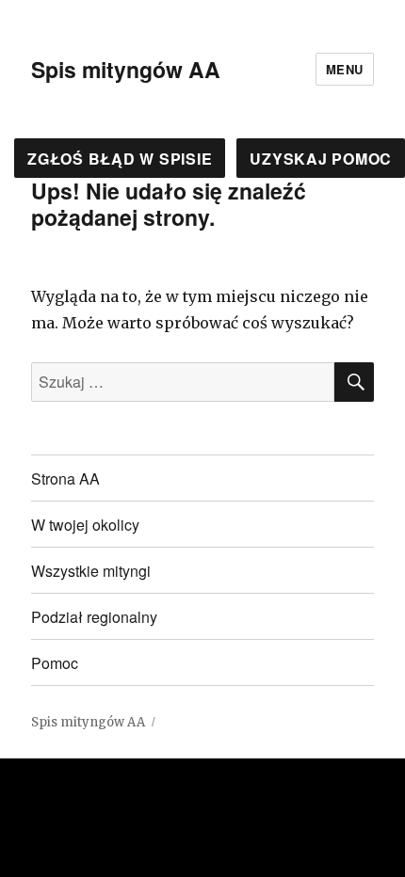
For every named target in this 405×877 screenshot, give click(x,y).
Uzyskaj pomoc (321, 158)
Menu (345, 69)
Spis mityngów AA (125, 69)
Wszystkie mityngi (91, 571)
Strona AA (65, 478)
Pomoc (54, 663)
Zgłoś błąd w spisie (119, 158)
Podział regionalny (94, 617)
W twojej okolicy (85, 524)
